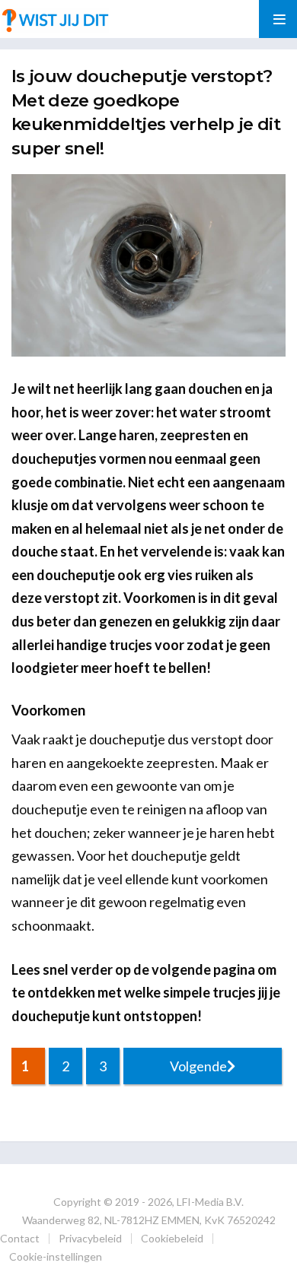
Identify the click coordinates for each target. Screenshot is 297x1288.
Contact (20, 1238)
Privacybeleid (90, 1238)
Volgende (198, 1066)
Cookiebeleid (172, 1238)
